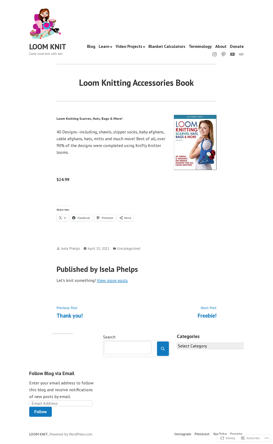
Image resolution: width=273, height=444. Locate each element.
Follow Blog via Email (51, 373)
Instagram (182, 433)
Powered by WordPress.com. (71, 434)
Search (109, 337)
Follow (40, 411)
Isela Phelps (70, 248)
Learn (104, 47)
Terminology (200, 47)
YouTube (220, 433)
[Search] (163, 348)
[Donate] (240, 53)
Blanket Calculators (166, 47)
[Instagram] (215, 53)
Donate (237, 47)
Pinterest (202, 433)
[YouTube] (232, 53)
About (221, 47)
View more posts (112, 280)
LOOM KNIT (47, 46)
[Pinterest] (223, 53)
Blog (91, 47)
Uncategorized (128, 248)
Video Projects (129, 47)
